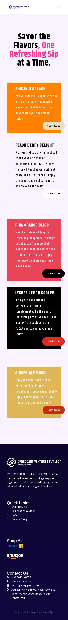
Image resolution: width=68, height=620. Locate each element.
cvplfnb (49, 612)
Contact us (54, 126)
